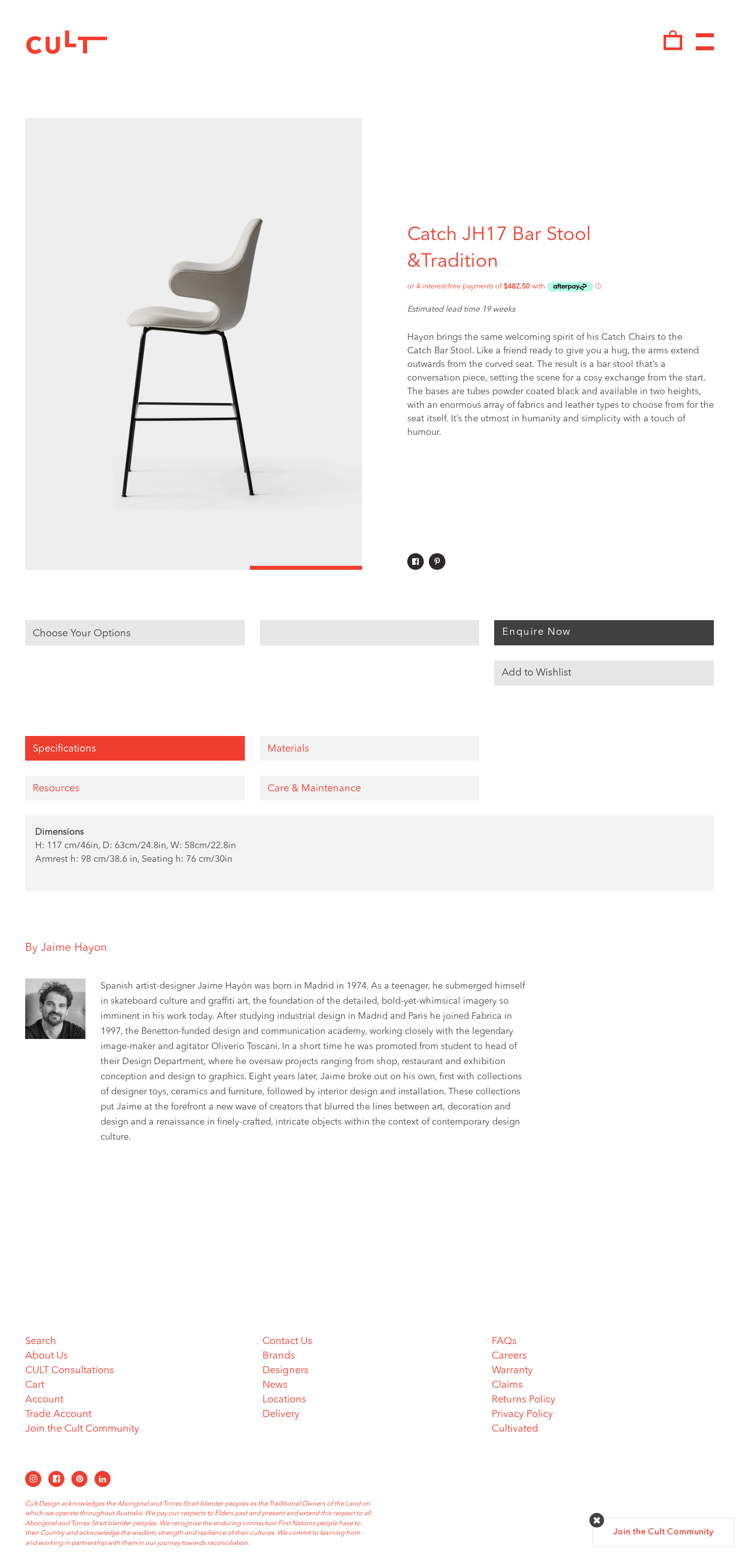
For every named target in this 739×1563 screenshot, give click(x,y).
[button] (604, 673)
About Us (46, 1356)
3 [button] (306, 568)
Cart (34, 1385)
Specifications (64, 749)
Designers (285, 1371)
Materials (288, 749)
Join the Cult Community (82, 1429)
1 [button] (81, 568)
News (275, 1385)
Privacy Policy (522, 1414)
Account (44, 1400)
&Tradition (452, 261)
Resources (56, 789)
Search (40, 1341)
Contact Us (287, 1341)
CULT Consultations (69, 1371)
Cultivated (515, 1429)
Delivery (281, 1414)
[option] (193, 344)
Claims (507, 1385)
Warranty (512, 1371)
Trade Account (58, 1414)
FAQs (504, 1341)
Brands (278, 1356)
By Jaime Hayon (66, 947)
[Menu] (705, 42)
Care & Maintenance (314, 789)
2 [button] (193, 568)
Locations (284, 1400)
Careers (509, 1356)
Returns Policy (524, 1400)
